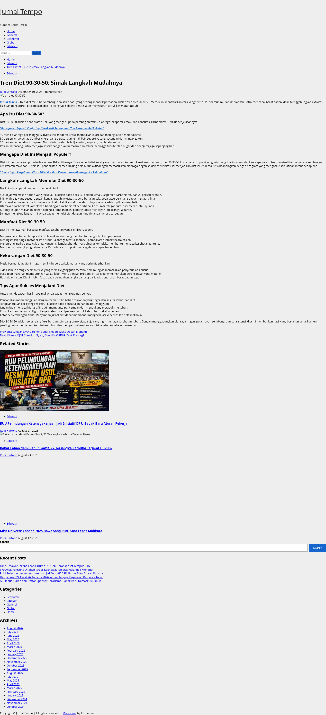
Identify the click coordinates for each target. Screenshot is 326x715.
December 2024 (17, 699)
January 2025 (15, 695)
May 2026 (13, 639)
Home (11, 31)
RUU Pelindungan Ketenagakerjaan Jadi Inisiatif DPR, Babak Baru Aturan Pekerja (63, 423)
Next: (42, 335)
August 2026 (15, 628)
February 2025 (16, 692)
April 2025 (13, 684)
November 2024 (17, 703)
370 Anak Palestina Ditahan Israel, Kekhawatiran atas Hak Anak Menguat (46, 570)
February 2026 (16, 650)
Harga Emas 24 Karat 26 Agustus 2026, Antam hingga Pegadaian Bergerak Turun (51, 577)
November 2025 (17, 662)
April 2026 (13, 643)
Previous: (43, 332)
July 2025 (12, 677)
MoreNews (69, 713)
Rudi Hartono (9, 430)
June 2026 (13, 635)
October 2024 (15, 707)
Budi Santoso (9, 92)
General (12, 35)
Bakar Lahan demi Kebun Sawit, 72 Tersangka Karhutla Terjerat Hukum (56, 448)
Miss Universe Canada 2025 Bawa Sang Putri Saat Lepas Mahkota (51, 531)
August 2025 (15, 673)
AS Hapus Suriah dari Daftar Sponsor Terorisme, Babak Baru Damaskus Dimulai (51, 581)
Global (11, 42)
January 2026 (15, 654)
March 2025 (14, 688)
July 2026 (12, 632)
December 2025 (17, 658)
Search (4, 542)
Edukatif (12, 46)
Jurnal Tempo (21, 11)
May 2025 (13, 680)
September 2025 (17, 669)
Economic (13, 39)
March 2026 (14, 647)
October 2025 (15, 665)
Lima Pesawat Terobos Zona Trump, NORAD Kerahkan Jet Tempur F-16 (45, 566)
